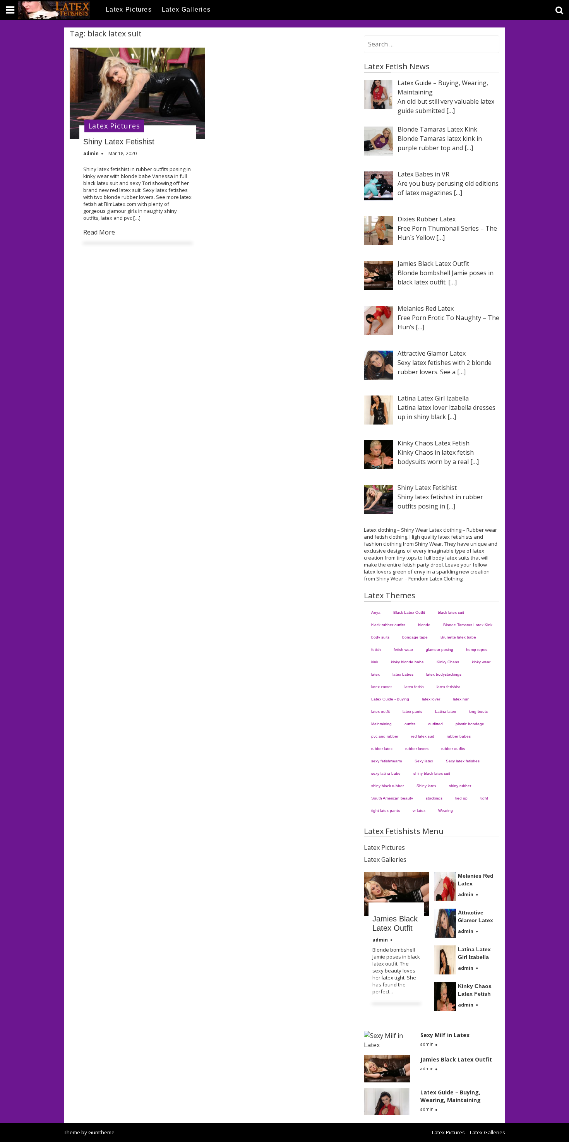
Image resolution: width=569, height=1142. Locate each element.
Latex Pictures (129, 9)
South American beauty (392, 798)
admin (380, 940)
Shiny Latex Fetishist (118, 141)
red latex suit (422, 736)
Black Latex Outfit (409, 612)
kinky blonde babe (407, 662)
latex (375, 674)
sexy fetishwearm (386, 761)
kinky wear (481, 662)
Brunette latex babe (458, 637)
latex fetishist (448, 687)
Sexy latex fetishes (463, 761)
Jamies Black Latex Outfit (456, 1059)
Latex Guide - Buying (390, 699)
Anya (375, 612)
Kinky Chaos (448, 662)
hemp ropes (476, 649)
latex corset (381, 687)
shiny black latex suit (431, 773)
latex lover (431, 699)
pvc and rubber (384, 736)
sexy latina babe (386, 773)
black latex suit (451, 612)
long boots (478, 711)
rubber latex (381, 748)
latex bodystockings (443, 674)
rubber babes (459, 736)
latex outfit (380, 711)
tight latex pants (385, 810)
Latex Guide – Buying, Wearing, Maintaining (450, 1096)
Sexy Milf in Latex (445, 1035)
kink (374, 662)
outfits (409, 724)
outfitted (435, 724)
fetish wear (403, 649)
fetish (376, 649)
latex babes (402, 674)
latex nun (461, 699)
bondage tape (415, 637)
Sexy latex (424, 761)
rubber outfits (453, 748)
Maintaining (381, 724)
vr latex (419, 810)
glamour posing (439, 649)
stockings (434, 798)
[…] (450, 110)
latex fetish (414, 687)
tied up (461, 798)
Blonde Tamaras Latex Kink (467, 625)
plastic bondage (470, 724)
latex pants (412, 711)
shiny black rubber (387, 786)
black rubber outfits (388, 625)
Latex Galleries (186, 9)
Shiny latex (426, 786)
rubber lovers (416, 748)
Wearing (445, 810)
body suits (380, 637)
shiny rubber (460, 786)
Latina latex (445, 711)
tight (484, 798)
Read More (99, 232)
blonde (424, 625)
